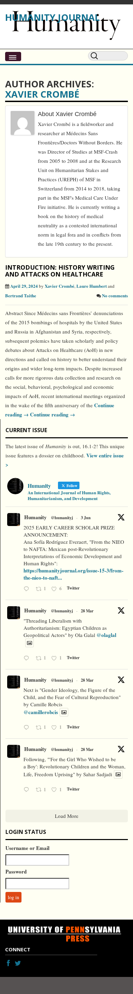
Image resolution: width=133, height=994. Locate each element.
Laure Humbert (91, 286)
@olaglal (106, 635)
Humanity (35, 517)
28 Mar (87, 611)
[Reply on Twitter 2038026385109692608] (28, 790)
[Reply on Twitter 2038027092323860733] (28, 658)
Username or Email (27, 848)
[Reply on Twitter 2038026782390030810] (28, 728)
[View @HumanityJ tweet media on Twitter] (29, 643)
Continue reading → (52, 414)
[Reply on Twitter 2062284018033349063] (28, 589)
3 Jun (86, 518)
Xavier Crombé (42, 94)
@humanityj (62, 518)
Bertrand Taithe (20, 295)
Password (16, 871)
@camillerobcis (41, 712)
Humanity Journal (52, 17)
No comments (115, 295)
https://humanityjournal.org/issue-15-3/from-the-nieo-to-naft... (73, 574)
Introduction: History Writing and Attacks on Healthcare (60, 270)
